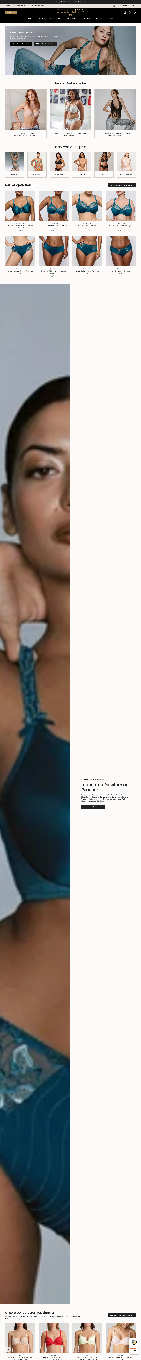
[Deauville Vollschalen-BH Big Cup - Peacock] (121, 206)
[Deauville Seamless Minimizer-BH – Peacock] (20, 206)
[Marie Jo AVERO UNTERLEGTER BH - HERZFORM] (20, 1338)
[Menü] (137, 1339)
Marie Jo (20, 1355)
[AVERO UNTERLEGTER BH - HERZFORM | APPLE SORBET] (87, 1338)
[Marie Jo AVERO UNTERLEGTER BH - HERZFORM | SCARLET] (54, 1338)
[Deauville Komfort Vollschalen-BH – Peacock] (54, 206)
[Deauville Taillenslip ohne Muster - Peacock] (54, 251)
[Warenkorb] (134, 12)
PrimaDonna (20, 223)
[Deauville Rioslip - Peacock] (121, 251)
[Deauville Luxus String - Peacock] (20, 251)
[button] (31, 18)
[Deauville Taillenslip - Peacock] (87, 251)
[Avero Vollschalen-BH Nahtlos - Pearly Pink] (121, 1338)
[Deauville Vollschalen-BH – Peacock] (87, 206)
